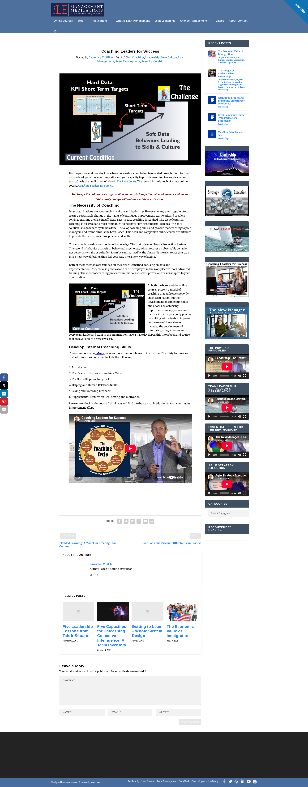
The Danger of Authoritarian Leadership (226, 73)
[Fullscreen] (244, 375)
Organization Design (208, 781)
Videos (220, 20)
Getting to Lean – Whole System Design (147, 631)
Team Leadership (152, 61)
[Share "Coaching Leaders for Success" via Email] (145, 521)
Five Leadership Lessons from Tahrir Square (78, 631)
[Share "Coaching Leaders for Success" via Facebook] (119, 521)
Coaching (138, 57)
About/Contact (238, 20)
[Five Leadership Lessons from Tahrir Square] (78, 611)
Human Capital (225, 60)
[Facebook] (4, 377)
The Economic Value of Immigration (180, 631)
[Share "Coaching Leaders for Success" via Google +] (132, 521)
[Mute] (239, 375)
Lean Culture (169, 57)
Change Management (193, 20)
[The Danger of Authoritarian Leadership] (212, 73)
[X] (4, 385)
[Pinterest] (4, 402)
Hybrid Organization (230, 80)
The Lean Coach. (127, 181)
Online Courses (63, 20)
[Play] (209, 375)
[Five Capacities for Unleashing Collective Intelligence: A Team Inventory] (113, 611)
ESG (238, 57)
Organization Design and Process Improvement (230, 85)
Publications (99, 20)
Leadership (152, 57)
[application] (227, 366)
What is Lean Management (133, 20)
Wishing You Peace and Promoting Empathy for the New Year (231, 100)
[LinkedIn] (4, 393)
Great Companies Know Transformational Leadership (231, 118)
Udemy (100, 353)
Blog (80, 20)
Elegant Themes (70, 782)
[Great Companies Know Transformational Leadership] (212, 117)
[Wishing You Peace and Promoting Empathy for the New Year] (212, 100)
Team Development (128, 61)
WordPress (95, 782)
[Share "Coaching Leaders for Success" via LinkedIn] (139, 521)
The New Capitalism (227, 62)
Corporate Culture (226, 57)
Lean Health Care (187, 781)
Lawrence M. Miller (101, 57)
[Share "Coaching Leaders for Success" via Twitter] (126, 521)
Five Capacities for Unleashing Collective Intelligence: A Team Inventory (111, 636)
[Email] (4, 410)
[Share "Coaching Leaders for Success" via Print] (152, 521)
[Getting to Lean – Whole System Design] (147, 611)
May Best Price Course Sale (230, 134)
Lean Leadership (165, 20)
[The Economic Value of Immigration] (182, 611)
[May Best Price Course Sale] (212, 134)
